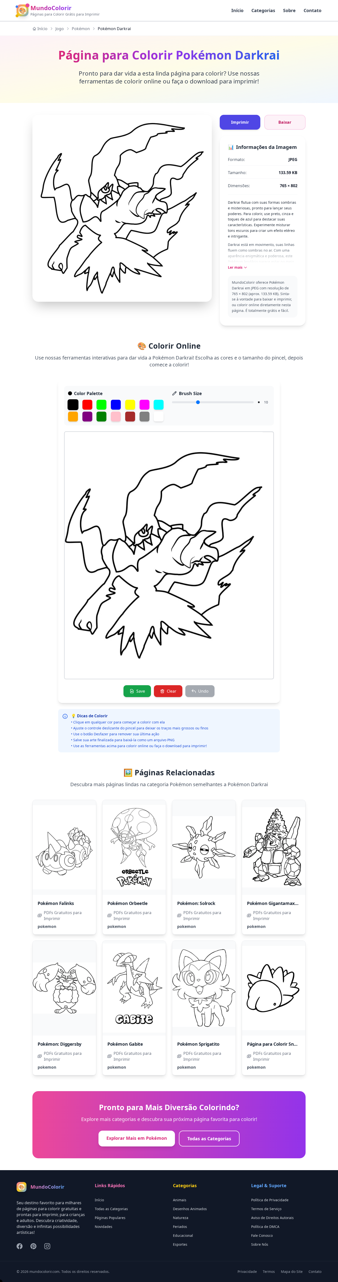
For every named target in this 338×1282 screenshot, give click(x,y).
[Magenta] (144, 405)
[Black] (73, 404)
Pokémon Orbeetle (127, 903)
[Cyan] (159, 405)
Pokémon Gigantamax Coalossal (281, 903)
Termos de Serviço (266, 1208)
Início (42, 28)
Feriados (180, 1226)
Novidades (103, 1226)
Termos (269, 1271)
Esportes (180, 1244)
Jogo (59, 28)
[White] (159, 416)
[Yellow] (130, 405)
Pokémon (81, 28)
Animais (179, 1200)
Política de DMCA (265, 1226)
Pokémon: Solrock (196, 903)
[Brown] (130, 416)
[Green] (101, 405)
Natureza (180, 1217)
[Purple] (87, 416)
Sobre (289, 10)
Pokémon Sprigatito (198, 1044)
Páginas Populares (110, 1217)
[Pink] (116, 416)
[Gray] (144, 416)
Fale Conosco (262, 1235)
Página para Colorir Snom (274, 1044)
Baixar (284, 122)
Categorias (263, 10)
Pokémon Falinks (56, 903)
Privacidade (247, 1271)
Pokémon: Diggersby (59, 1044)
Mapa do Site (292, 1271)
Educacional (183, 1235)
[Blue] (116, 405)
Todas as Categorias (209, 1139)
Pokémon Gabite (125, 1044)
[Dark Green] (101, 416)
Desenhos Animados (190, 1208)
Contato (312, 10)
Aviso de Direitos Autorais (272, 1217)
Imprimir (240, 122)
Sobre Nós (259, 1244)
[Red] (87, 405)
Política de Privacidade (270, 1200)
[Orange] (73, 416)
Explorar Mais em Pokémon (136, 1138)
